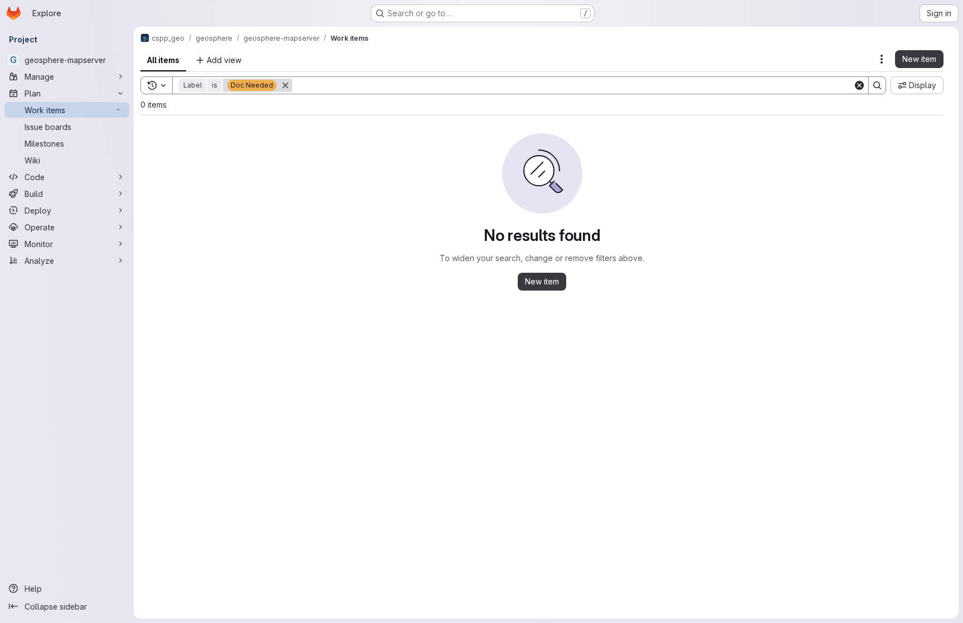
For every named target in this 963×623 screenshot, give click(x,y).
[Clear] (859, 85)
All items (163, 60)
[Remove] (285, 85)
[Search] (877, 85)
